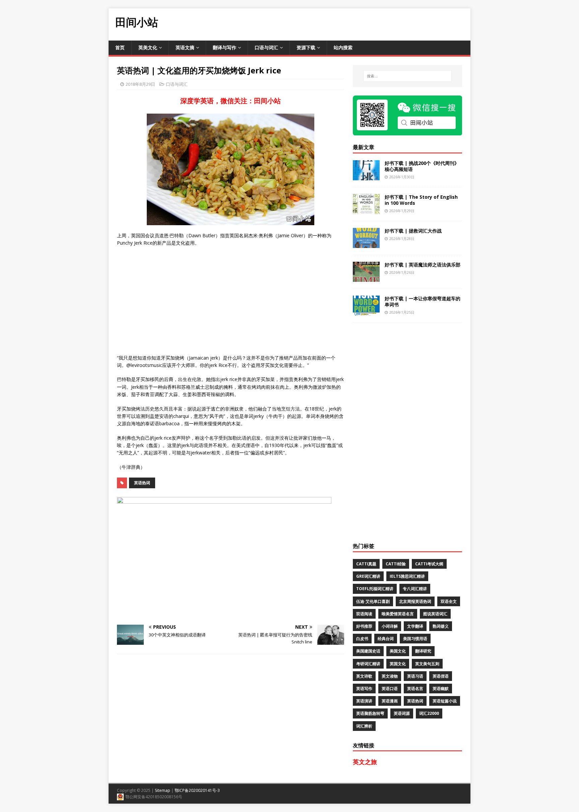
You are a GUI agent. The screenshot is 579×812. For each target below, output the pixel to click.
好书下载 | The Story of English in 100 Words (421, 200)
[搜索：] (407, 76)
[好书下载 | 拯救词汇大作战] (366, 244)
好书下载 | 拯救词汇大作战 (413, 231)
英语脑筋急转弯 (370, 713)
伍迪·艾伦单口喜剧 (373, 601)
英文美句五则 (427, 664)
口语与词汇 (266, 47)
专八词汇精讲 (415, 588)
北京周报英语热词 (415, 601)
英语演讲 (364, 701)
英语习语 (415, 676)
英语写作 (364, 688)
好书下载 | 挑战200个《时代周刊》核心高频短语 (422, 166)
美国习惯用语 (415, 638)
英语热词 (142, 483)
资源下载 (306, 47)
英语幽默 (441, 688)
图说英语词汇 (435, 614)
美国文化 (398, 651)
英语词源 (402, 713)
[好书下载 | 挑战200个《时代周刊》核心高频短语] (366, 176)
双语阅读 (364, 614)
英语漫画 (390, 701)
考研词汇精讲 (368, 664)
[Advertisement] (348, 23)
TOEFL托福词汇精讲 (374, 588)
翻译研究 (423, 651)
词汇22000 (429, 713)
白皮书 (362, 638)
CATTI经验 (396, 564)
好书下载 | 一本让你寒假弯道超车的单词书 (422, 301)
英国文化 (398, 664)
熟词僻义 (441, 626)
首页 (120, 47)
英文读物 (390, 676)
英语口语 (390, 688)
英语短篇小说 (445, 701)
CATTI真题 (366, 564)
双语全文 (449, 601)
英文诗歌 (364, 676)
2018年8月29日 (140, 84)
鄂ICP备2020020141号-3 (197, 790)
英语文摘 (185, 47)
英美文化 (147, 47)
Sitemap (162, 790)
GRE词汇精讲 (368, 576)
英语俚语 (441, 676)
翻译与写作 (224, 47)
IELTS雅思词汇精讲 (407, 576)
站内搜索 (343, 47)
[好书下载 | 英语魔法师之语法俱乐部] (366, 277)
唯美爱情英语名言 (398, 614)
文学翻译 (415, 626)
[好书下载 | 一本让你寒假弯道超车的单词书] (366, 311)
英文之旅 (365, 762)
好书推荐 (364, 626)
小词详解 (390, 626)
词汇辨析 (364, 726)
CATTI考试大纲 (429, 564)
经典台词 (386, 638)
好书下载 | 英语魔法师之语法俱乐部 (422, 264)
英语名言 (415, 688)
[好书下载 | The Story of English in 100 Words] (366, 210)
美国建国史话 (368, 651)
